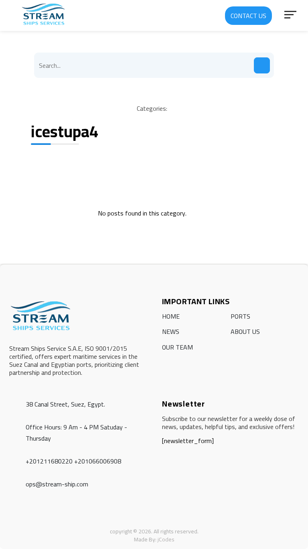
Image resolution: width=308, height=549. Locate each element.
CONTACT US (248, 16)
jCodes (166, 539)
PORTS (240, 316)
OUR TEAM (177, 347)
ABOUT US (245, 331)
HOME (171, 316)
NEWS (170, 331)
